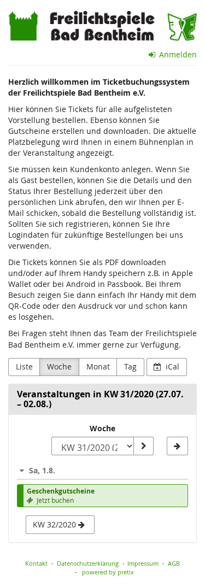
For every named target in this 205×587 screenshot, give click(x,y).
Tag (130, 366)
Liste (24, 366)
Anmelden (177, 54)
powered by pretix (108, 572)
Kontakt (36, 563)
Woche (59, 366)
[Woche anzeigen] (143, 446)
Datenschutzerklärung (88, 563)
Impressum (143, 563)
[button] (102, 470)
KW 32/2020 (55, 524)
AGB (174, 563)
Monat (98, 366)
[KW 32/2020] (177, 446)
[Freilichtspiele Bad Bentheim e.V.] (102, 26)
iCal (171, 366)
